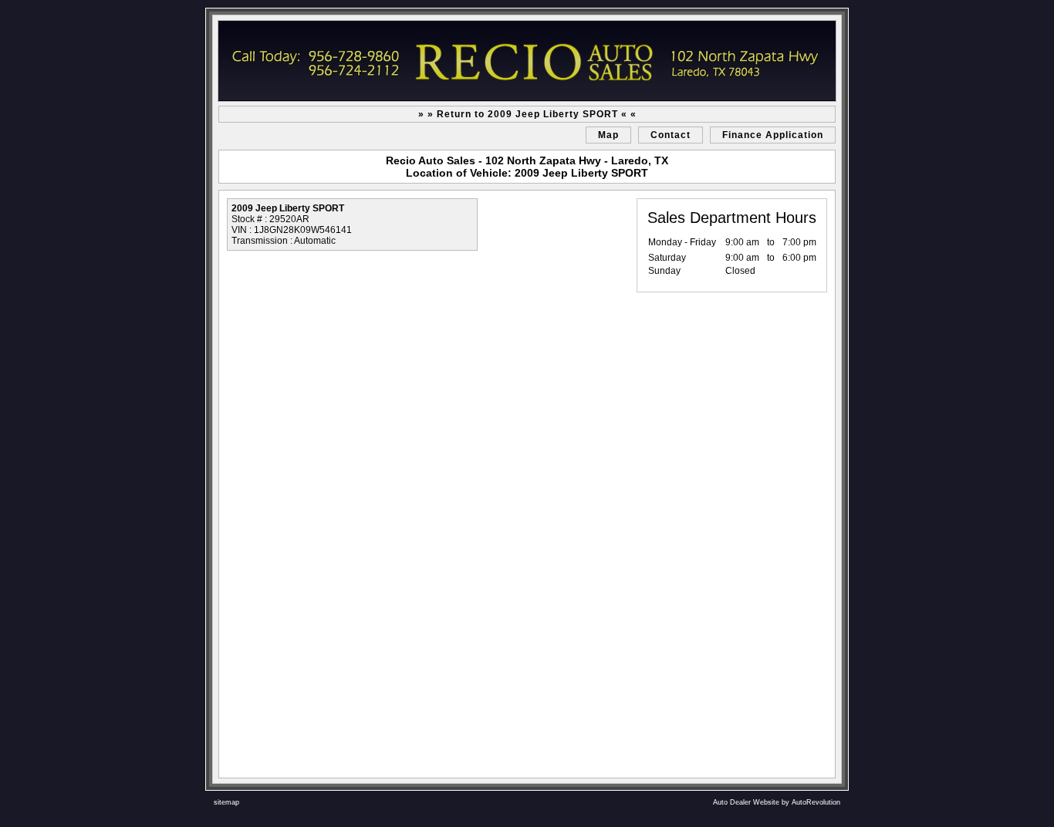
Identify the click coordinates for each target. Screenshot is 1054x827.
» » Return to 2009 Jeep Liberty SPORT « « (527, 114)
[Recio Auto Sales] (527, 61)
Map (608, 135)
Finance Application (772, 135)
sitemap (226, 802)
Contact (670, 135)
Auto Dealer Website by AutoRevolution (776, 802)
